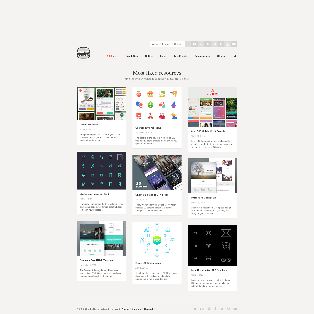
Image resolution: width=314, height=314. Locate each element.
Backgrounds (202, 56)
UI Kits (149, 56)
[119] (212, 265)
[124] (157, 190)
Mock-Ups (132, 56)
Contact (178, 44)
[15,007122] (101, 255)
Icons (163, 56)
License (166, 44)
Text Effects (180, 56)
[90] (157, 258)
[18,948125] (101, 189)
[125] (157, 123)
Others (221, 56)
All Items (111, 56)
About (155, 44)
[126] (101, 119)
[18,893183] (212, 192)
